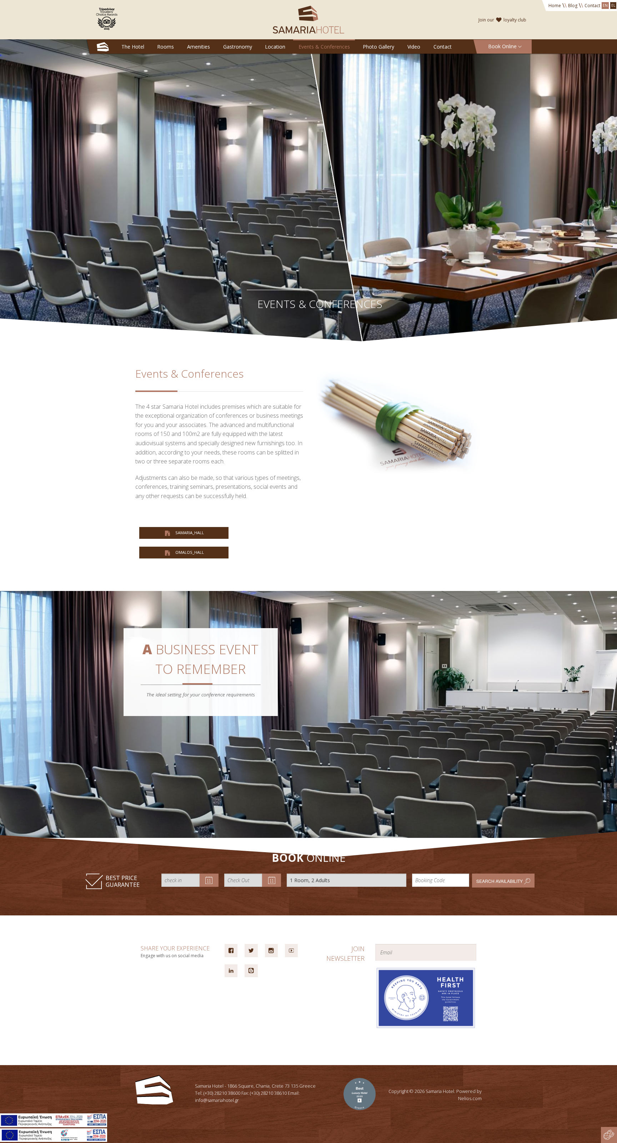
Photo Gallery (378, 46)
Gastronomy (237, 46)
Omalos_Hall (189, 552)
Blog (572, 6)
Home (554, 6)
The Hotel (132, 46)
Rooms (165, 46)
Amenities (198, 46)
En (605, 5)
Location (275, 46)
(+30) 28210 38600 (222, 1093)
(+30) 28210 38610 (268, 1093)
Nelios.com (470, 1098)
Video (413, 46)
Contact (592, 6)
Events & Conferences (324, 46)
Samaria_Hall (189, 532)
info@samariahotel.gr (217, 1100)
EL (613, 5)
